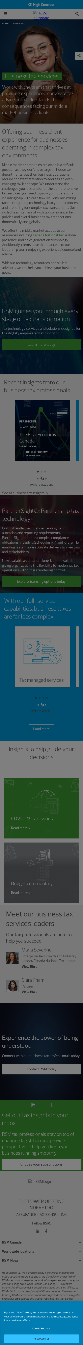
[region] (41, 1323)
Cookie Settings (41, 1328)
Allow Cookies (41, 1338)
